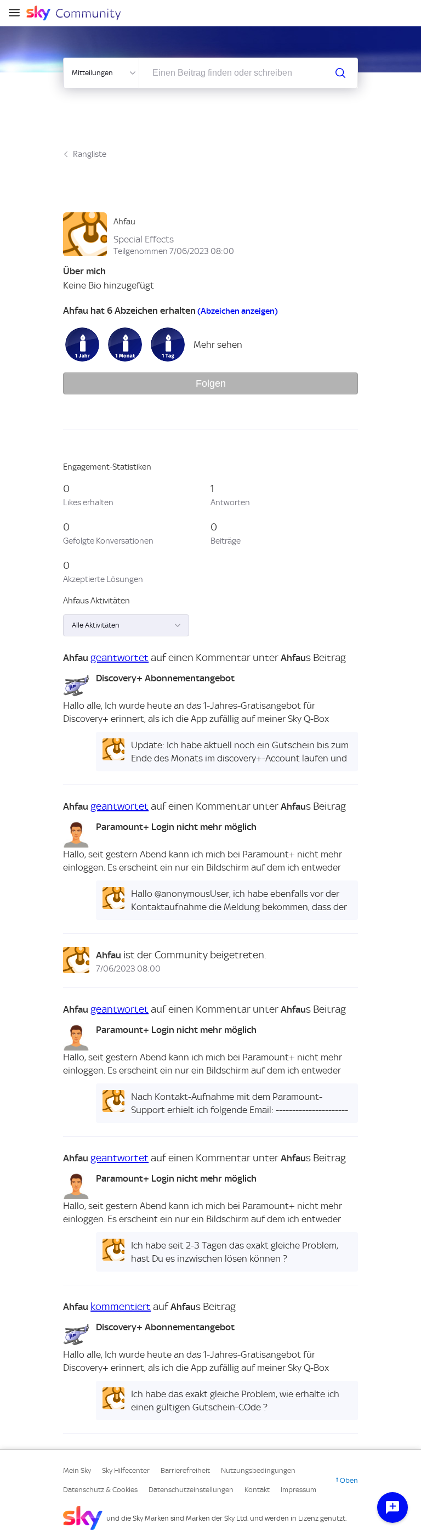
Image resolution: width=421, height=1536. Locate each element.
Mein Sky (77, 1470)
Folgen (211, 383)
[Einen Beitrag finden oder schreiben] (340, 73)
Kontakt (257, 1490)
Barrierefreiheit (185, 1470)
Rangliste (89, 154)
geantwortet (119, 657)
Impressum (298, 1490)
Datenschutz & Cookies (100, 1490)
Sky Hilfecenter (126, 1470)
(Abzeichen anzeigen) (237, 311)
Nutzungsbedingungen (258, 1470)
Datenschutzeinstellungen (191, 1490)
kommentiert (120, 1306)
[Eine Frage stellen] (392, 1507)
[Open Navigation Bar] (17, 13)
